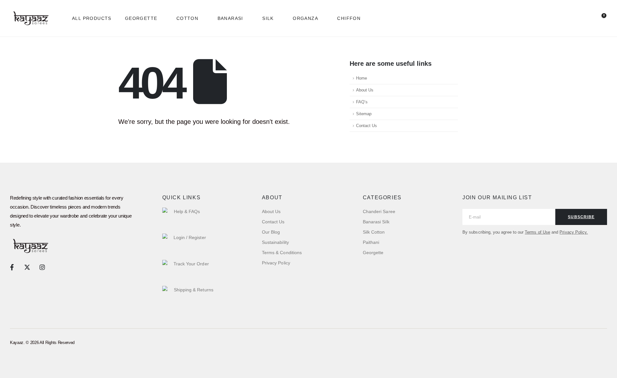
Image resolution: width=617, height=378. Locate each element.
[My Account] (584, 18)
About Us (364, 90)
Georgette (141, 18)
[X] (27, 267)
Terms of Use (537, 232)
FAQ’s (362, 102)
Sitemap (363, 114)
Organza (305, 18)
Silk (268, 18)
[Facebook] (12, 267)
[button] (568, 18)
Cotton (187, 18)
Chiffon (349, 18)
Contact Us (366, 126)
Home (361, 78)
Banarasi (230, 18)
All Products (92, 18)
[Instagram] (42, 267)
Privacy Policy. (573, 232)
